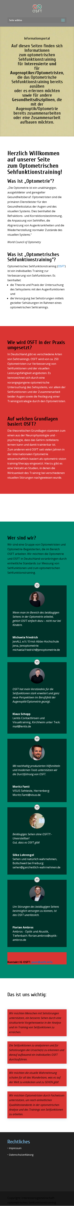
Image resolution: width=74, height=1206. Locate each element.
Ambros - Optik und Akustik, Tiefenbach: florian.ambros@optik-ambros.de (35, 936)
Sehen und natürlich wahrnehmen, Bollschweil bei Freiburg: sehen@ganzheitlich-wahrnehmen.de (36, 863)
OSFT (61, 266)
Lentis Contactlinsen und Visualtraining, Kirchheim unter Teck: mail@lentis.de (36, 722)
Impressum (15, 1148)
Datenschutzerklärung (21, 1154)
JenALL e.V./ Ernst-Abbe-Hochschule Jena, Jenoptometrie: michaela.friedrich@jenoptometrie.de (36, 646)
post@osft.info (41, 962)
